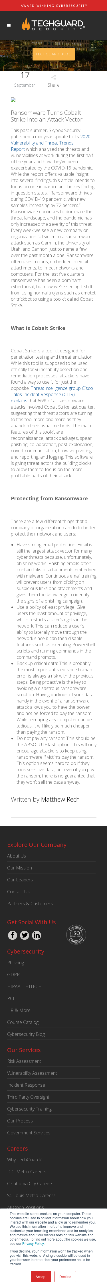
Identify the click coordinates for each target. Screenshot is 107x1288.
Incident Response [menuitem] (26, 1085)
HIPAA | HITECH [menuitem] (24, 986)
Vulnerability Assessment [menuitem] (32, 1073)
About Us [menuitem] (16, 856)
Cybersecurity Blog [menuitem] (26, 1034)
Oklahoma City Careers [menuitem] (30, 1183)
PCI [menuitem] (10, 998)
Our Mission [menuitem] (19, 868)
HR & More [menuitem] (19, 1010)
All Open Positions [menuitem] (25, 1207)
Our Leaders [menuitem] (20, 880)
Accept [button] (41, 1276)
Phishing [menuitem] (15, 962)
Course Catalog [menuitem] (23, 1022)
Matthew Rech (60, 799)
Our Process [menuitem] (20, 1121)
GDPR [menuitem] (13, 974)
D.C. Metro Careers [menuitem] (27, 1171)
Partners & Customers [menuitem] (30, 903)
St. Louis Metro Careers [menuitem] (31, 1195)
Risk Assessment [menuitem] (24, 1061)
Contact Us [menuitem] (18, 891)
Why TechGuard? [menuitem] (24, 1160)
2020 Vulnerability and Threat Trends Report (50, 142)
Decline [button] (65, 1276)
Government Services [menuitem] (29, 1133)
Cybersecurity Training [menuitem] (29, 1109)
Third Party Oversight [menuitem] (28, 1097)
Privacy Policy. (33, 1243)
